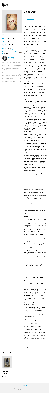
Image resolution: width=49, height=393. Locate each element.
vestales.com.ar (10, 49)
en (40, 5)
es (38, 5)
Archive (32, 5)
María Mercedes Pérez (30, 19)
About (19, 5)
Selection (26, 5)
